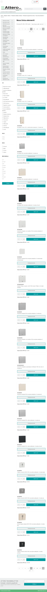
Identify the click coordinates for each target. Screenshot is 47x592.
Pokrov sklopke (6, 95)
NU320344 (19, 392)
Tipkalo (4, 121)
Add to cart (36, 56)
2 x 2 (4, 165)
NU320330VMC (20, 365)
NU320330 (19, 312)
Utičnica (5, 125)
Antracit (5, 146)
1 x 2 (4, 161)
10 (3, 137)
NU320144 (19, 177)
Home (2, 15)
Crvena (4, 150)
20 (37, 29)
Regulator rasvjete (7, 105)
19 (34, 29)
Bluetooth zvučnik (7, 86)
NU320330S (19, 337)
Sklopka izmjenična (7, 114)
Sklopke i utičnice (7, 15)
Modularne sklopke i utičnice (17, 15)
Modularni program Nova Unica (29, 15)
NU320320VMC (20, 284)
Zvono (4, 129)
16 (3, 138)
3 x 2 (4, 171)
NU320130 (19, 151)
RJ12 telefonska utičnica (8, 101)
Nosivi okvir (5, 93)
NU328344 (19, 522)
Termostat (5, 119)
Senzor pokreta (6, 107)
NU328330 (19, 496)
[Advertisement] (8, 195)
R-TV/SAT (5, 97)
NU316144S (19, 125)
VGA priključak (6, 127)
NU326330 (19, 418)
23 (29, 31)
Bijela (4, 148)
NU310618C (19, 48)
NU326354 (19, 444)
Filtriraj (7, 183)
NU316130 (19, 73)
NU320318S (19, 229)
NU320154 (19, 203)
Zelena (4, 152)
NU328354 (19, 550)
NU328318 (19, 470)
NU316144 (19, 99)
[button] (2, 2)
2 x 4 (4, 167)
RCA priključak (6, 99)
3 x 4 (4, 173)
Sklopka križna (6, 116)
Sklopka (4, 112)
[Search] (44, 9)
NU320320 (19, 257)
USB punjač (5, 123)
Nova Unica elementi (39, 15)
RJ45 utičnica (6, 103)
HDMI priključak (6, 88)
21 (40, 29)
